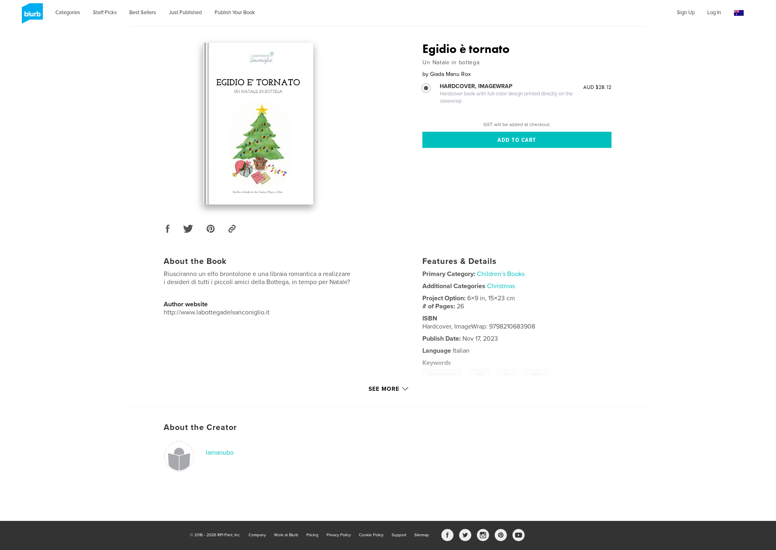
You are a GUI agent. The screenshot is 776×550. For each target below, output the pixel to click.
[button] (739, 13)
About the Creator (200, 427)
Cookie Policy (371, 535)
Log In (714, 12)
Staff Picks (105, 12)
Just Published (185, 12)
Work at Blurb (286, 535)
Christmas (501, 286)
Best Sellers (142, 12)
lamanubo (220, 453)
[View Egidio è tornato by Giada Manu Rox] (258, 123)
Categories (67, 12)
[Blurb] (30, 16)
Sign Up (686, 12)
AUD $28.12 (597, 87)
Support (399, 535)
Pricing (312, 535)
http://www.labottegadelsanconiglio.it (217, 312)
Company (257, 535)
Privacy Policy (339, 535)
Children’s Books (501, 274)
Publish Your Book (235, 12)
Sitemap (421, 535)
